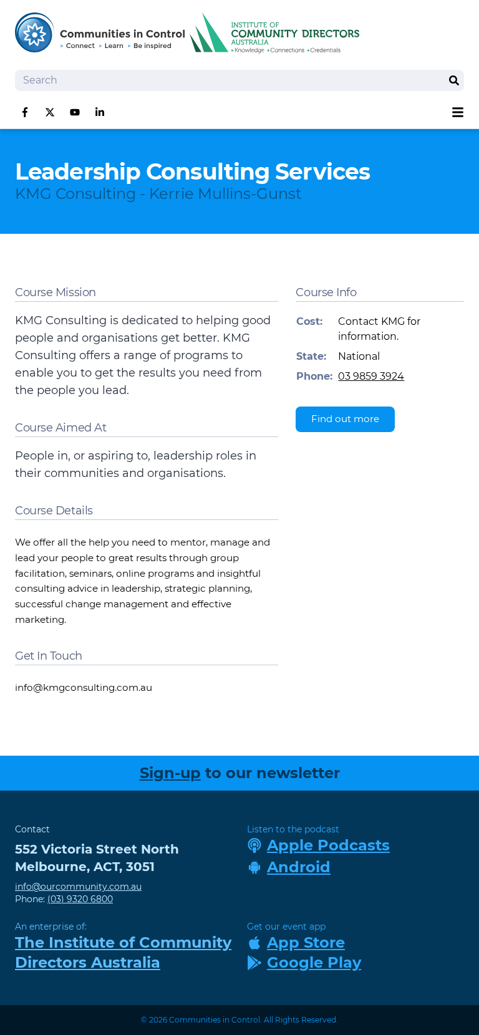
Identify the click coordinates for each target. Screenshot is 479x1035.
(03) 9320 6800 (80, 899)
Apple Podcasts (328, 845)
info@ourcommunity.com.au (78, 886)
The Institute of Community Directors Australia (123, 952)
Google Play (314, 962)
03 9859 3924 (371, 376)
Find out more (345, 419)
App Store (306, 942)
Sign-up (170, 773)
